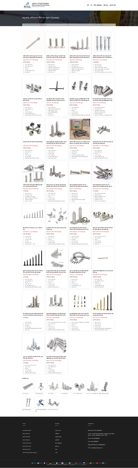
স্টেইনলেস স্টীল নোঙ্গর (26, 449)
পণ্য (91, 5)
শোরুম (27, 24)
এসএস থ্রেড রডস (25, 393)
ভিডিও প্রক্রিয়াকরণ (98, 5)
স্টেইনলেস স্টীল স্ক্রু (26, 440)
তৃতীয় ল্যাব (105, 5)
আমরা (56, 449)
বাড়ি (88, 5)
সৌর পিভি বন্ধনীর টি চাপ (39, 393)
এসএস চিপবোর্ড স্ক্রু (64, 393)
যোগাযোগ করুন (112, 5)
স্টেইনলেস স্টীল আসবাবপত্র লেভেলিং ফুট (30, 452)
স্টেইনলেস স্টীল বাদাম (26, 436)
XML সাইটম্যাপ (78, 464)
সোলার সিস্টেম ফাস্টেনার (27, 430)
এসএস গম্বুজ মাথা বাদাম (77, 393)
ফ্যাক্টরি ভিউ (57, 440)
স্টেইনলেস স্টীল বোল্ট (26, 433)
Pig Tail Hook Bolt (26, 409)
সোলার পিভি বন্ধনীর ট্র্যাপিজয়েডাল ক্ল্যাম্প (41, 410)
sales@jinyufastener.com (97, 447)
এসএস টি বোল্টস (50, 393)
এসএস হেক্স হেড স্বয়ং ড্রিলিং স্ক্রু (92, 393)
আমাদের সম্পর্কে (58, 430)
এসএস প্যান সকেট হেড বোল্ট (53, 409)
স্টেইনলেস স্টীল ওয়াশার (27, 446)
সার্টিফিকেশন (57, 433)
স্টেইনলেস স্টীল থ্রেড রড (27, 443)
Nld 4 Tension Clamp (104, 393)
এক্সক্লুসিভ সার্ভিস (58, 436)
